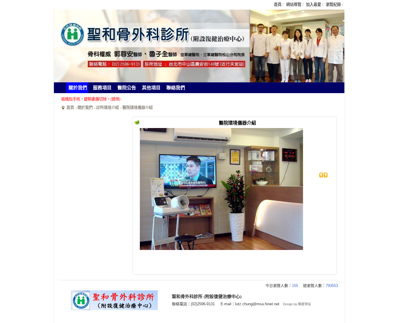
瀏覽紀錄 (333, 4)
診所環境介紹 (107, 107)
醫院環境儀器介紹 (137, 107)
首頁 (70, 107)
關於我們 (85, 107)
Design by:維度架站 (297, 304)
